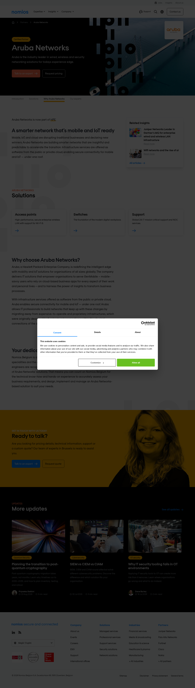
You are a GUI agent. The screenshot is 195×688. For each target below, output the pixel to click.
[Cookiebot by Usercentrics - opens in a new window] (143, 323)
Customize (96, 362)
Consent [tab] (57, 332)
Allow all (136, 362)
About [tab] (138, 332)
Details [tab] (97, 332)
